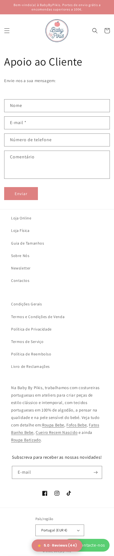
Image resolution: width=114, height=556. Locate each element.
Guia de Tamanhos (27, 243)
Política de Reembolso (31, 354)
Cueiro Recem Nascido (56, 432)
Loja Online (21, 218)
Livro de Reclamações (30, 366)
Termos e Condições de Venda (37, 316)
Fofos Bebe (76, 425)
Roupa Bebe (53, 425)
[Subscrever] (96, 472)
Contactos (20, 280)
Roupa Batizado (26, 439)
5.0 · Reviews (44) (60, 545)
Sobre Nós (20, 255)
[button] (7, 31)
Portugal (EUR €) (54, 530)
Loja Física (20, 230)
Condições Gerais (26, 303)
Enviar (21, 193)
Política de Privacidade (31, 329)
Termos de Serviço (27, 341)
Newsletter (21, 268)
